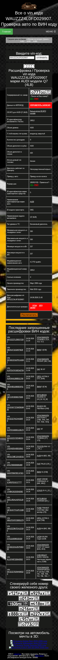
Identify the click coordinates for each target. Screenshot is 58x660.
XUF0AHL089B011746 (15, 379)
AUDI (32, 202)
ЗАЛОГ (33, 308)
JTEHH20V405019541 (15, 449)
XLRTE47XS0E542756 (15, 370)
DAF (38, 369)
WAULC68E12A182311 (15, 457)
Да (31, 98)
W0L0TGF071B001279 (15, 520)
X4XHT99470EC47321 (15, 473)
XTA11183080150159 (14, 539)
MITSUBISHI (42, 395)
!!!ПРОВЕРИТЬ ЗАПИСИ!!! (40, 105)
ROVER (40, 406)
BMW (39, 350)
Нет (36, 98)
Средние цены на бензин (16, 39)
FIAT (38, 464)
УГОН (34, 306)
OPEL (39, 377)
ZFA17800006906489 (14, 465)
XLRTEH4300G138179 (15, 430)
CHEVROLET (42, 555)
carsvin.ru (17, 654)
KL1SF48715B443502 (15, 559)
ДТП (40, 306)
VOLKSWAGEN (43, 337)
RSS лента (39, 656)
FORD (39, 508)
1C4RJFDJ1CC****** (14, 482)
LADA (39, 537)
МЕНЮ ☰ (51, 31)
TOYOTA (40, 446)
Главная (6, 31)
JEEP (39, 479)
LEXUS (39, 490)
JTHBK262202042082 (15, 492)
